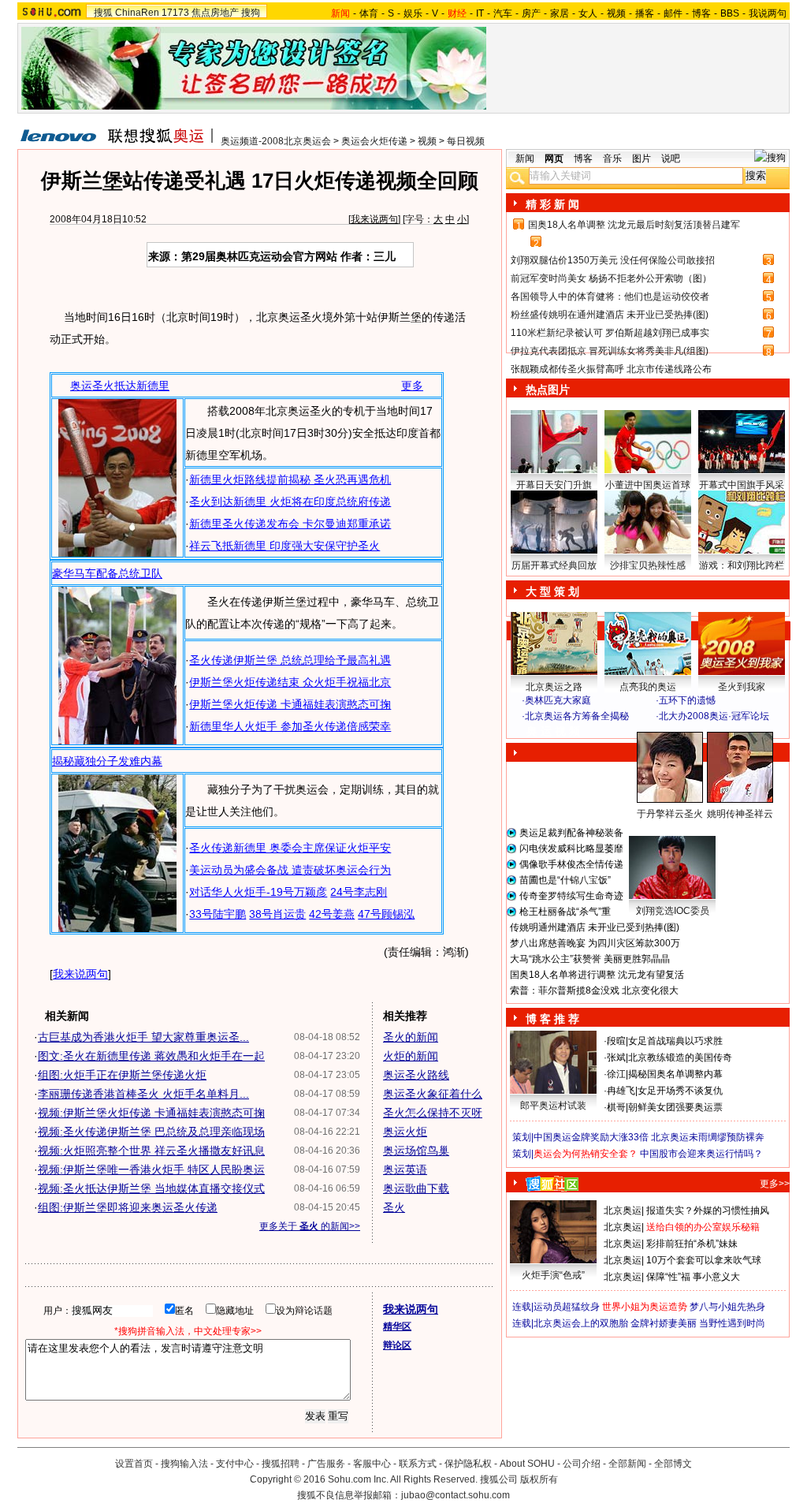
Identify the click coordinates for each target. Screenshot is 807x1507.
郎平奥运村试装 (553, 1105)
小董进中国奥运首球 (647, 485)
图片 (641, 158)
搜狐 (103, 12)
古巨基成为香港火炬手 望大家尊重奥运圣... (143, 1037)
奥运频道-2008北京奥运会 (276, 141)
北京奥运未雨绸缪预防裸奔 (707, 1137)
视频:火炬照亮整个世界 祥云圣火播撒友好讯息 (151, 1150)
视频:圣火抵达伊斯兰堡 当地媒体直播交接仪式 (151, 1188)
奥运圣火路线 (416, 1075)
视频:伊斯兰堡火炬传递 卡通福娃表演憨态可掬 (151, 1112)
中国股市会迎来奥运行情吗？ (701, 1153)
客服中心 (372, 1463)
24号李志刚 (358, 892)
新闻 (524, 158)
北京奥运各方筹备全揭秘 (577, 716)
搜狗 (250, 12)
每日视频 (466, 141)
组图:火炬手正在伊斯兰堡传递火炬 (122, 1075)
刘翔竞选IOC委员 (672, 910)
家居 (559, 13)
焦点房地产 (215, 12)
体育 (368, 13)
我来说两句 (374, 219)
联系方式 (418, 1463)
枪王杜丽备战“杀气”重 (565, 911)
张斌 (616, 1057)
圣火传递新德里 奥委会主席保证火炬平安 (290, 847)
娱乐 (413, 13)
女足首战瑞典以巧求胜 (675, 1040)
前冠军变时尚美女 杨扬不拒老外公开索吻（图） (611, 278)
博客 (701, 13)
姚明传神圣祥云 (740, 813)
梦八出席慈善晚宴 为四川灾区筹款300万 (595, 943)
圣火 (394, 1207)
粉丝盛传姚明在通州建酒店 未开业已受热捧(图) (609, 314)
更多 (412, 385)
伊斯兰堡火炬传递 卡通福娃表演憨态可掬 (290, 704)
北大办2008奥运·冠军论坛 (714, 716)
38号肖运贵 (277, 914)
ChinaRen (137, 12)
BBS (729, 13)
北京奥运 (623, 1210)
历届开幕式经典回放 (554, 565)
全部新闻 (627, 1463)
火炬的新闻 (410, 1056)
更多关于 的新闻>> (309, 1226)
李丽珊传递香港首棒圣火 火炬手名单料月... (143, 1093)
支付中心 (235, 1463)
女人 (587, 13)
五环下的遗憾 (687, 700)
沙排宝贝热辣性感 (648, 565)
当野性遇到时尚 (732, 1323)
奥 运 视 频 (553, 731)
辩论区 (397, 1345)
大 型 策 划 (552, 591)
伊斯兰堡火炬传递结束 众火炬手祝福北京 (290, 682)
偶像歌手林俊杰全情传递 (571, 864)
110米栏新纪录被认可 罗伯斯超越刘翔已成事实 (610, 332)
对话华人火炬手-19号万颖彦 (258, 892)
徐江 (616, 1074)
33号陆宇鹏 (217, 914)
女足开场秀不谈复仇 (680, 1090)
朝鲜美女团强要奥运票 (675, 1107)
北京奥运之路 (554, 686)
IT (480, 13)
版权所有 (539, 1479)
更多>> (775, 1183)
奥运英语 (405, 1169)
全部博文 (673, 1463)
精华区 (397, 1326)
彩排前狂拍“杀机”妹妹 (692, 1243)
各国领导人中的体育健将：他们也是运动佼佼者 (610, 296)
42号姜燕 (332, 914)
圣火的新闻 (410, 1037)
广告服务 (326, 1463)
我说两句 (768, 13)
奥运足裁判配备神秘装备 (571, 832)
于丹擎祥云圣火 (670, 813)
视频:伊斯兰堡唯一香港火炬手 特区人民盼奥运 (151, 1169)
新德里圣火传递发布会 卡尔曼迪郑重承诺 (290, 523)
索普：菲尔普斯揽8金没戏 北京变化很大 (594, 990)
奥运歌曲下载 (416, 1188)
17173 (175, 12)
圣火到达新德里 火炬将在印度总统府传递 (290, 501)
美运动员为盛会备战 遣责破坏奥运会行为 (290, 870)
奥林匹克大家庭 (558, 700)
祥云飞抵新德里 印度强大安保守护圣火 (284, 545)
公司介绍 (582, 1463)
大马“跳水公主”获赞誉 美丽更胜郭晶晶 (590, 958)
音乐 (612, 158)
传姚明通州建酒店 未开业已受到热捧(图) (594, 927)
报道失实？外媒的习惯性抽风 (707, 1210)
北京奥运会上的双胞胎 (581, 1323)
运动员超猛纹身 (567, 1306)
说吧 (670, 158)
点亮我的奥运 (647, 686)
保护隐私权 (468, 1463)
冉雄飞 (621, 1090)
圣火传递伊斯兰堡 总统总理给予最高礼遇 (290, 660)
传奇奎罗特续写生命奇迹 (571, 895)
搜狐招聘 (280, 1463)
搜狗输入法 (184, 1463)
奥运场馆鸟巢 (416, 1150)
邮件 (673, 13)
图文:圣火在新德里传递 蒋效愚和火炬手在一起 (151, 1056)
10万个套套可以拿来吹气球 (703, 1260)
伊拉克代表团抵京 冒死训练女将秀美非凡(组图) (609, 350)
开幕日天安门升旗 (554, 485)
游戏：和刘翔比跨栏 (741, 565)
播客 (644, 13)
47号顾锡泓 (386, 914)
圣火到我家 (741, 686)
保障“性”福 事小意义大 (693, 1276)
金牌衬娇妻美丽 (663, 1323)
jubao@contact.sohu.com (455, 1495)
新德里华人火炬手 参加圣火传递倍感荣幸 (290, 726)
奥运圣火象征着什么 (432, 1093)
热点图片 (548, 389)
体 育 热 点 (655, 829)
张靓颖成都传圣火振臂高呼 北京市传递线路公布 (611, 369)
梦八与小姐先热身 (727, 1306)
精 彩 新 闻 (552, 204)
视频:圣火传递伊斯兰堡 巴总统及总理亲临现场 (151, 1131)
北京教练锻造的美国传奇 (680, 1057)
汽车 (502, 13)
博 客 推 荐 (552, 1019)
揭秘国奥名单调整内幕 (675, 1074)
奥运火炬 (405, 1131)
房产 (531, 13)
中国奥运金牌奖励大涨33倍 (591, 1137)
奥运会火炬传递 (374, 141)
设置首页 (134, 1463)
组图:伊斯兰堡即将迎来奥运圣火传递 (128, 1207)
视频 (616, 13)
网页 (554, 158)
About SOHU (527, 1463)
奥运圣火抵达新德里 (119, 385)
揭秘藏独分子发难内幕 (107, 761)
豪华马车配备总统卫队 (107, 573)
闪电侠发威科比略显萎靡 (571, 848)
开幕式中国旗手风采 (741, 485)
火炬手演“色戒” (553, 1275)
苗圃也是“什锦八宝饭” (565, 880)
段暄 (616, 1040)
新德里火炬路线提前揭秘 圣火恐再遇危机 (290, 479)
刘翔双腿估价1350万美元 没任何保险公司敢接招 (613, 260)
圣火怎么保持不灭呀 (432, 1112)
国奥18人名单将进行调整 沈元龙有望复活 (597, 974)
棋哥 (616, 1107)
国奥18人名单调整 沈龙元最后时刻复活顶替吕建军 (634, 224)
